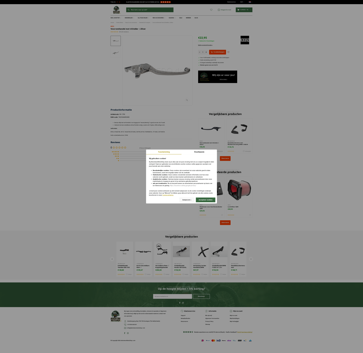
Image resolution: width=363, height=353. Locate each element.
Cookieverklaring (167, 195)
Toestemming (164, 152)
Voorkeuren (199, 152)
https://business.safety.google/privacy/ (183, 185)
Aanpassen (186, 200)
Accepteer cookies (206, 200)
